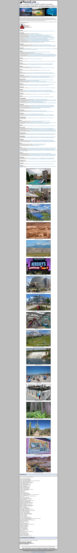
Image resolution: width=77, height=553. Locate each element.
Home (20, 4)
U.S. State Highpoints (42, 4)
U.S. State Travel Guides (25, 4)
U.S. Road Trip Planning (49, 4)
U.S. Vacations (31, 4)
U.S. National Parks (36, 4)
